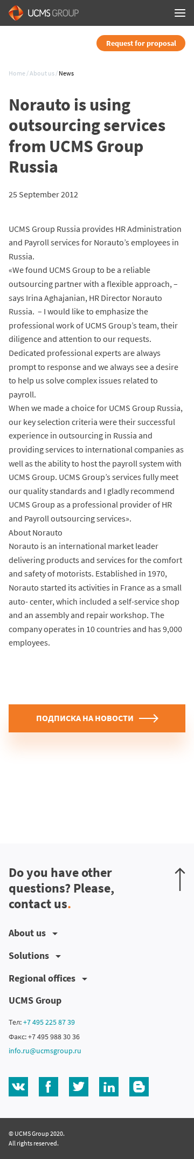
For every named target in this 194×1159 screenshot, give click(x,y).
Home (17, 73)
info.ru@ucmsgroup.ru (45, 1050)
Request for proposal (141, 43)
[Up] (180, 879)
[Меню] (180, 13)
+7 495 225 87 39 (49, 1022)
